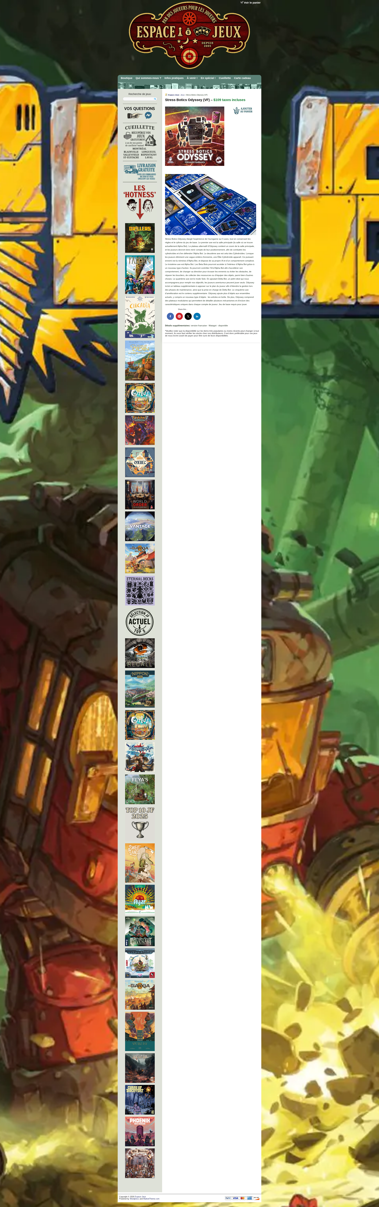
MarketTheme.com (151, 1199)
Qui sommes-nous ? (148, 78)
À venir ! (192, 78)
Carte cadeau (242, 78)
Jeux (182, 95)
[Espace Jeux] (189, 35)
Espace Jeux (173, 95)
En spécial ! (208, 78)
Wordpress (134, 1199)
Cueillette (225, 78)
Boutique (126, 78)
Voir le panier (252, 2)
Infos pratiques (174, 78)
